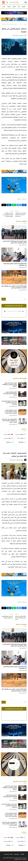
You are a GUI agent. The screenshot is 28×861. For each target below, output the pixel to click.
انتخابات (19, 602)
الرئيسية (23, 7)
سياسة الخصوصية (18, 859)
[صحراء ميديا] (14, 2)
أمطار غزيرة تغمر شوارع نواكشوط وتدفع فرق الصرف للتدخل (10, 393)
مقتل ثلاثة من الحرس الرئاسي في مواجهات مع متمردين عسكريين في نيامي (14, 287)
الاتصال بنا (22, 854)
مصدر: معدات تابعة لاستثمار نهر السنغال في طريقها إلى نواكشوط (9, 402)
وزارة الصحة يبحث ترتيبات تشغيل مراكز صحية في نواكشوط (15, 264)
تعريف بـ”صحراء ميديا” (8, 854)
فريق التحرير (16, 854)
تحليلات (8, 7)
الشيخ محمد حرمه (20, 460)
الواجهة (19, 199)
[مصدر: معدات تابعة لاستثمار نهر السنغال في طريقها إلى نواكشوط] (22, 403)
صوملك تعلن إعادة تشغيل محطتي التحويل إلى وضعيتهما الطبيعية (10, 384)
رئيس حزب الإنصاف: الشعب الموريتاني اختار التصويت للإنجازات (8, 214)
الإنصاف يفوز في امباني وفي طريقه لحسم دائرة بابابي (20, 617)
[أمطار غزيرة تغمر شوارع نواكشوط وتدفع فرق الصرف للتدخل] (22, 394)
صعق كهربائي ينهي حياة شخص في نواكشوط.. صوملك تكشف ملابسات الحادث (9, 420)
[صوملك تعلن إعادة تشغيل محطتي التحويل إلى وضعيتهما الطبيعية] (22, 385)
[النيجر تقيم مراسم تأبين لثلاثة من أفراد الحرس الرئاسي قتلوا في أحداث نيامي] (14, 232)
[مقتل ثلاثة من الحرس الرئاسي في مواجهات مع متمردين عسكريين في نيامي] (14, 277)
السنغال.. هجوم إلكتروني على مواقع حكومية (7, 617)
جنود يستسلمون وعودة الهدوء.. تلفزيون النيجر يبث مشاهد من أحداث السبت (10, 411)
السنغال (24, 199)
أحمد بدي (21, 35)
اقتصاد (14, 7)
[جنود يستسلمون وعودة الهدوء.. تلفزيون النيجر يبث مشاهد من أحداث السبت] (22, 412)
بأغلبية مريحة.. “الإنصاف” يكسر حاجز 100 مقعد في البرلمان (20, 214)
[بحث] (7, 2)
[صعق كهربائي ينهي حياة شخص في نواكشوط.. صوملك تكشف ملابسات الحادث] (22, 421)
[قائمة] (26, 2)
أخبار (19, 7)
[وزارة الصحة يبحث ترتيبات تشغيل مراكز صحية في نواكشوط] (14, 255)
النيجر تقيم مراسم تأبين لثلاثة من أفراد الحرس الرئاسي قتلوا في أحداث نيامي (15, 242)
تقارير (4, 7)
